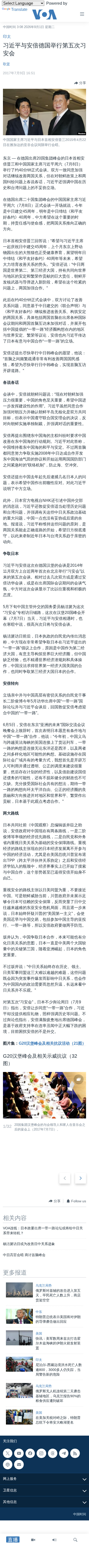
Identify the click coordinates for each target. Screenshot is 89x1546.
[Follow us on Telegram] (63, 1453)
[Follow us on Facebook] (30, 1453)
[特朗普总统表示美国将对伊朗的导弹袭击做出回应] (19, 1316)
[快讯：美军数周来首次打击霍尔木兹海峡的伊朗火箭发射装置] (19, 1337)
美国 (39, 1333)
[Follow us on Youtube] (18, 1453)
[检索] (75, 1540)
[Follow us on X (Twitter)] (7, 1453)
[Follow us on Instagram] (41, 1453)
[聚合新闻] (75, 1453)
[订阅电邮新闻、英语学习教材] (18, 1464)
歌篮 (6, 64)
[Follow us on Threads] (52, 1453)
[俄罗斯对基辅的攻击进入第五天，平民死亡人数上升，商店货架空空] (19, 1289)
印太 (7, 36)
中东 (39, 1312)
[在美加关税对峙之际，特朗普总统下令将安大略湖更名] (19, 1417)
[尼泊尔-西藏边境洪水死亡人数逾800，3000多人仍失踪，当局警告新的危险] (19, 1364)
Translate (19, 9)
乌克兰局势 (44, 1285)
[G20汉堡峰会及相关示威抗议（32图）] (44, 1095)
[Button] (80, 83)
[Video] (33, 1540)
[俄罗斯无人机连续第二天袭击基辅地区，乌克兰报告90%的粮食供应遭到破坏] (19, 1390)
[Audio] (54, 1540)
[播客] (7, 1464)
